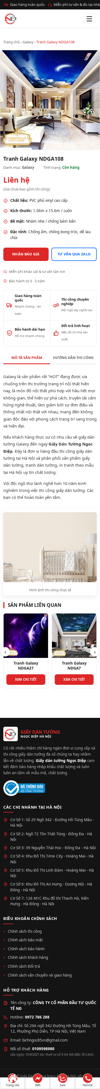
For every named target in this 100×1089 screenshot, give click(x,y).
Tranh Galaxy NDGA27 (26, 666)
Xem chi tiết (26, 679)
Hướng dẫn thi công (73, 357)
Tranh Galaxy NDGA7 (74, 666)
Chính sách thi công (25, 931)
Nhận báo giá (26, 254)
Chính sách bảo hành (26, 948)
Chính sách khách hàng (28, 957)
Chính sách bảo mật (25, 939)
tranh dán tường (41, 465)
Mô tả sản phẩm (26, 357)
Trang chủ (11, 41)
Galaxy (28, 41)
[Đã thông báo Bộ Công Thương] (24, 788)
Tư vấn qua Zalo (74, 254)
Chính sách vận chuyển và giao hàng (40, 975)
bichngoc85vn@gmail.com (45, 1040)
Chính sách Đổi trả (24, 966)
